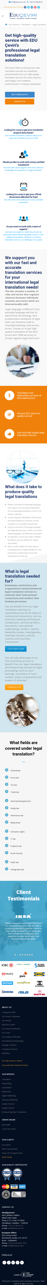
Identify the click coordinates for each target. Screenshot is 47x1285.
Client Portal (7, 1157)
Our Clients (6, 1145)
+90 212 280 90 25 (35, 2)
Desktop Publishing (9, 1100)
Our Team (6, 1033)
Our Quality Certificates (11, 1037)
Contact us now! (14, 687)
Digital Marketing (9, 1096)
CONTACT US (19, 101)
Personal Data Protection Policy (15, 1065)
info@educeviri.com (18, 2)
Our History (6, 1021)
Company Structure (10, 1049)
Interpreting (6, 1083)
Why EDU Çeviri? (8, 1025)
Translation (6, 1079)
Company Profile (8, 1012)
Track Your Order (9, 1129)
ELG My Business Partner (13, 7)
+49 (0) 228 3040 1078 (17, 1243)
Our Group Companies (11, 1016)
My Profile (6, 1125)
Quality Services (8, 1104)
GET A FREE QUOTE (20, 95)
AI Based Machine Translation (14, 1112)
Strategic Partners (9, 1045)
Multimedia (6, 1092)
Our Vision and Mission (11, 1029)
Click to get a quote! (16, 649)
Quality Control (8, 1108)
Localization (7, 1088)
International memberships (13, 1041)
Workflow (6, 1053)
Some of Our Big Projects (12, 1153)
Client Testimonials (9, 1149)
